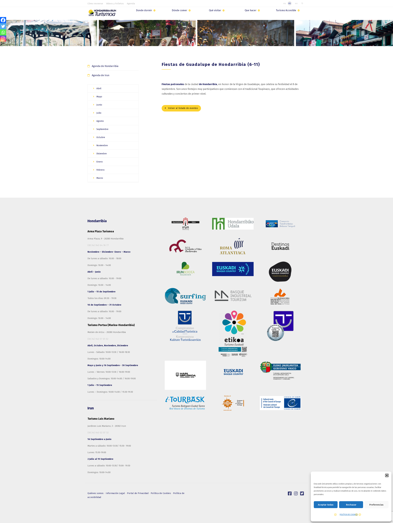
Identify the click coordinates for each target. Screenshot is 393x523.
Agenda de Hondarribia (105, 66)
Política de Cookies (161, 493)
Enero (99, 161)
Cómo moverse (95, 3)
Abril (98, 88)
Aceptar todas (325, 504)
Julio (98, 112)
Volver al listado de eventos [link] (182, 108)
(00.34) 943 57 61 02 (98, 339)
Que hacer (250, 10)
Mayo (99, 96)
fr (302, 3)
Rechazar (351, 504)
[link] (290, 493)
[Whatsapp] (3, 32)
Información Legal (116, 493)
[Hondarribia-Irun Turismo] (103, 13)
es (289, 3)
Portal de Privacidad (138, 493)
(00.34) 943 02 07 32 (98, 432)
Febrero (100, 169)
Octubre (100, 137)
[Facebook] (3, 20)
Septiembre (102, 129)
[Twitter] (3, 26)
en (296, 3)
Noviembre (102, 145)
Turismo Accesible (286, 10)
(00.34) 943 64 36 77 (98, 245)
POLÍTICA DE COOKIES (349, 514)
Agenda (131, 3)
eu (284, 3)
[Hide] (1, 44)
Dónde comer (179, 10)
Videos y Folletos (115, 3)
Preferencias (376, 504)
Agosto (100, 121)
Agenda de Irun (100, 75)
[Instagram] (3, 38)
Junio (99, 104)
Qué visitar (215, 10)
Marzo (99, 178)
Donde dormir (144, 10)
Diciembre (101, 153)
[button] (386, 475)
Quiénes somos (96, 493)
